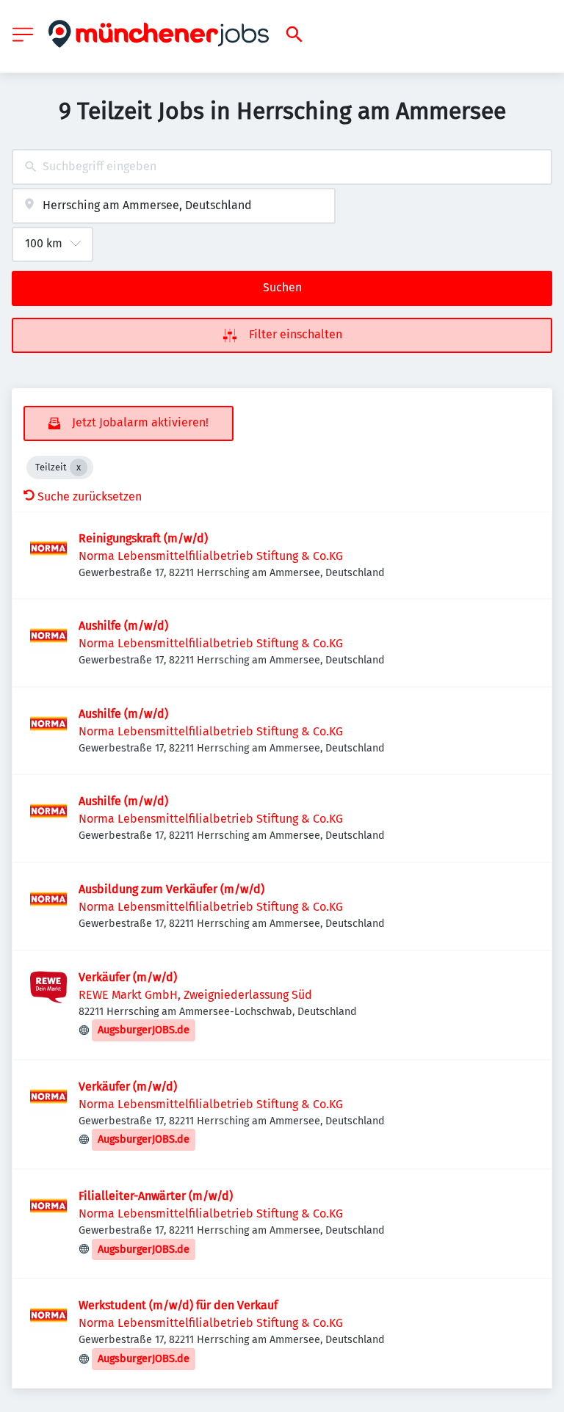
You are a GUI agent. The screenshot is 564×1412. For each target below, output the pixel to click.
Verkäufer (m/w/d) (128, 977)
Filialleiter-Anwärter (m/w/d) (156, 1196)
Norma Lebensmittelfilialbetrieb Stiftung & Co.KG (211, 556)
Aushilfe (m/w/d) (123, 626)
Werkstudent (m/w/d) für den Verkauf (178, 1305)
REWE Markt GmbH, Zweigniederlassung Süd (195, 995)
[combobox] (282, 167)
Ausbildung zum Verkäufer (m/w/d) (171, 889)
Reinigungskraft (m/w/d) (143, 538)
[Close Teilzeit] (78, 467)
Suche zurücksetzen (89, 496)
